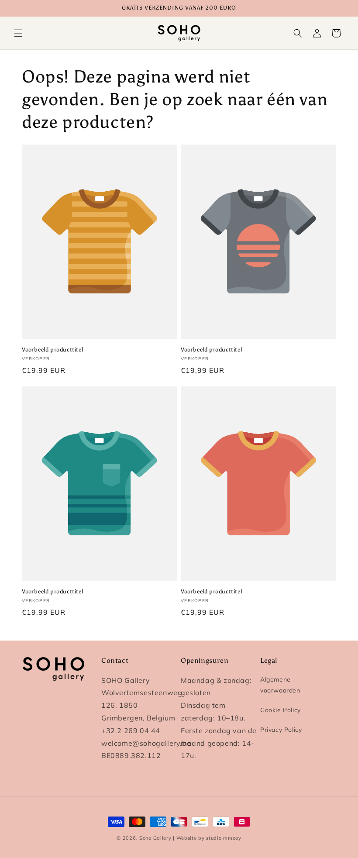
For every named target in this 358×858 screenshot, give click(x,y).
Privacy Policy (281, 730)
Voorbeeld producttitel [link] (52, 349)
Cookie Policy (280, 710)
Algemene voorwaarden (280, 684)
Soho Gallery (155, 838)
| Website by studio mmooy (207, 838)
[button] (18, 33)
